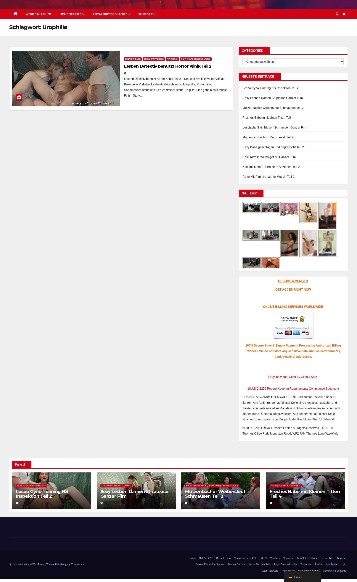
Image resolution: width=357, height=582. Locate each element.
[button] (337, 14)
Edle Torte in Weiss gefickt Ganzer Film (269, 157)
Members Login (72, 14)
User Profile (331, 564)
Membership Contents (334, 570)
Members (275, 558)
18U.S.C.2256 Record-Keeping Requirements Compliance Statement (293, 388)
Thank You (306, 564)
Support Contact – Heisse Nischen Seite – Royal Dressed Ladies (263, 564)
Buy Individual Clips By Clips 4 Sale (293, 376)
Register (341, 558)
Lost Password (270, 570)
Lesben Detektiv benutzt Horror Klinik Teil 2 (168, 66)
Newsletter (288, 558)
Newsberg (60, 564)
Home (193, 558)
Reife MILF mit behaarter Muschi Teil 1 (268, 176)
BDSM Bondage (133, 59)
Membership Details (309, 570)
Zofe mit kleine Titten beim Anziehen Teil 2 (271, 166)
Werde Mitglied (38, 14)
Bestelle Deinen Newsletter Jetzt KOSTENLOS (241, 558)
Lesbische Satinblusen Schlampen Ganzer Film (274, 127)
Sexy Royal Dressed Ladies (195, 59)
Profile (318, 564)
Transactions (288, 570)
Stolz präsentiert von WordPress (27, 564)
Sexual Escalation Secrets (210, 564)
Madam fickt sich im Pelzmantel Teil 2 (267, 137)
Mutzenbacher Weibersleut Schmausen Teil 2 (273, 107)
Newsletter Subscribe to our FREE (315, 558)
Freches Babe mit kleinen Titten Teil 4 (267, 117)
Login (343, 564)
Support (146, 14)
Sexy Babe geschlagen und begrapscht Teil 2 (273, 147)
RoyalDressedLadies (110, 14)
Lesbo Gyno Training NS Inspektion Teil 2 (270, 88)
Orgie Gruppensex (154, 59)
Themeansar (78, 564)
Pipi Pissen (172, 59)
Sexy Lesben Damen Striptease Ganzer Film (272, 98)
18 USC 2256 (206, 558)
